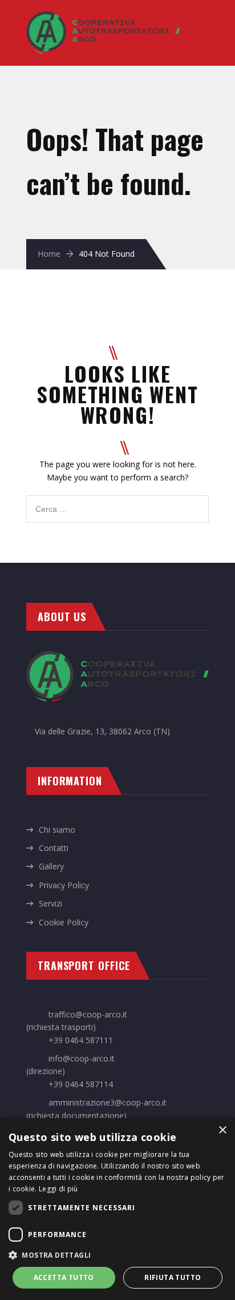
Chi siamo (57, 829)
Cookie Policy (63, 922)
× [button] (222, 1130)
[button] (117, 1255)
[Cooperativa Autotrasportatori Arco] (103, 17)
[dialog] (117, 1209)
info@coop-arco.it (81, 1058)
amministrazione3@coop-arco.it (107, 1102)
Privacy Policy (64, 885)
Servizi (50, 903)
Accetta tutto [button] (64, 1277)
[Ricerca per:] (117, 501)
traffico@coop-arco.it (87, 1014)
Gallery (51, 866)
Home (49, 253)
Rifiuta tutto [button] (172, 1277)
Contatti (53, 847)
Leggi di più (58, 1189)
